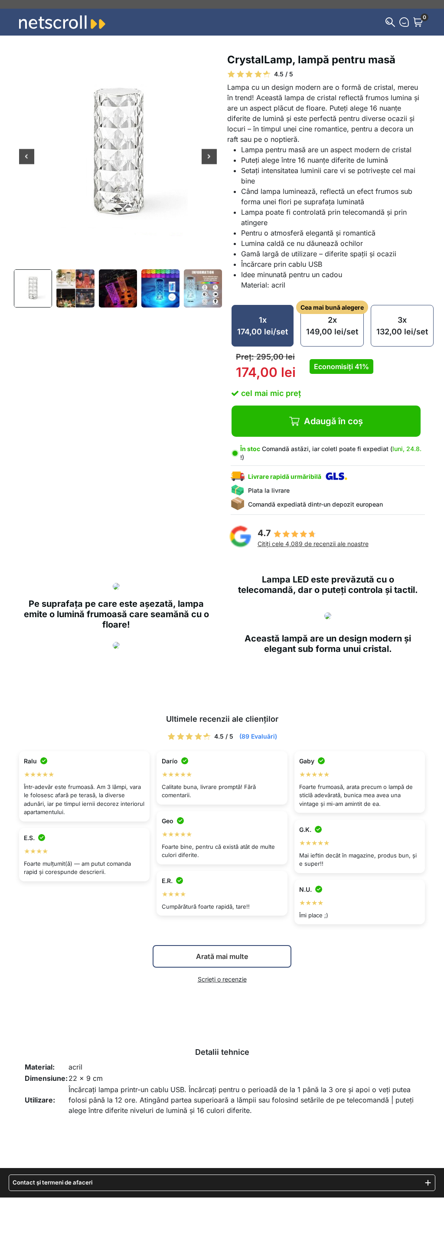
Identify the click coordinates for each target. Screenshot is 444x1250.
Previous (26, 157)
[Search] (390, 22)
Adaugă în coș (333, 421)
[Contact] (404, 22)
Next (209, 157)
